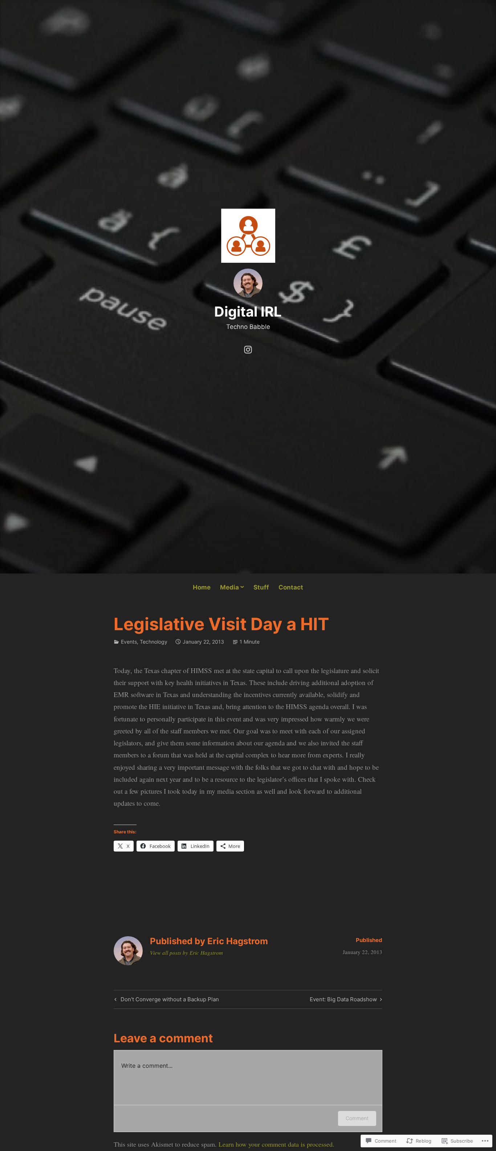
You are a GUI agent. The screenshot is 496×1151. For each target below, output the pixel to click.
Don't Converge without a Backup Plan (166, 1000)
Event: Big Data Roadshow (343, 1000)
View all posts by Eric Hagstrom (186, 952)
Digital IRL (248, 311)
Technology (153, 642)
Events (129, 642)
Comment (357, 1118)
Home (202, 587)
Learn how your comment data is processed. (276, 1144)
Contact (291, 587)
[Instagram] (248, 348)
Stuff (261, 587)
